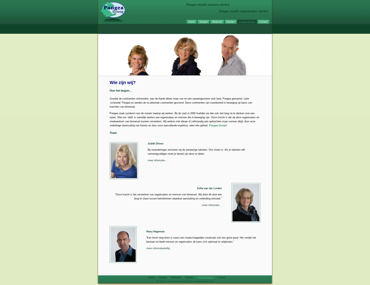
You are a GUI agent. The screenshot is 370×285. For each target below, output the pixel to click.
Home (191, 22)
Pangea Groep (247, 22)
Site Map (160, 281)
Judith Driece (155, 143)
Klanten (231, 22)
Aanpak (203, 22)
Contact (263, 22)
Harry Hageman (155, 231)
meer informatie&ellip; (158, 248)
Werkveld (217, 22)
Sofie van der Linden (209, 188)
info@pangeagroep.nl (204, 281)
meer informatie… (157, 160)
